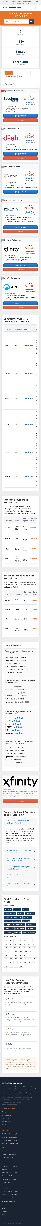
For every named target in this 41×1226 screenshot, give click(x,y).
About (4, 1208)
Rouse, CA (17, 932)
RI (34, 959)
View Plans (20, 120)
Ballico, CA (17, 917)
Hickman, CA (31, 925)
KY (19, 948)
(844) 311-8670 (20, 154)
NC (6, 959)
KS (15, 948)
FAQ (20, 76)
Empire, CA (26, 921)
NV (11, 955)
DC (10, 944)
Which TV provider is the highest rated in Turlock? (18, 868)
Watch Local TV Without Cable (11, 1166)
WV (11, 966)
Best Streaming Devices (9, 1140)
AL (6, 940)
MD (34, 948)
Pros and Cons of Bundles (10, 1143)
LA (24, 948)
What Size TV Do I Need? (9, 1173)
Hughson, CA (30, 914)
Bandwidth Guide (7, 1176)
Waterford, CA (19, 928)
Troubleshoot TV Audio (9, 1179)
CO (29, 940)
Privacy (4, 1104)
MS (21, 951)
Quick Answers (11, 76)
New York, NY (6, 1121)
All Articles (5, 1151)
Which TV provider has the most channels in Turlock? (18, 859)
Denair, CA (8, 910)
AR (20, 940)
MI (11, 951)
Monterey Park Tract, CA (12, 921)
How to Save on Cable (9, 1154)
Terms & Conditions (12, 1104)
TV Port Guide (6, 1182)
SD (10, 962)
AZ (15, 940)
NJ (20, 955)
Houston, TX (6, 1118)
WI (16, 966)
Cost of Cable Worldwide (9, 1194)
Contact (4, 1211)
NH (16, 955)
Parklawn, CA (20, 925)
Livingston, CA (9, 925)
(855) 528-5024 (20, 116)
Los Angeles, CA (7, 1115)
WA (6, 966)
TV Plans (9, 73)
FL (15, 944)
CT (34, 940)
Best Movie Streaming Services (11, 1134)
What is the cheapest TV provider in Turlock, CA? (19, 851)
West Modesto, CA (29, 932)
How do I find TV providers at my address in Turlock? (18, 822)
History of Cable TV (8, 1198)
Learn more (25, 3)
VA (34, 962)
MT (31, 951)
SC (6, 962)
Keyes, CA (17, 910)
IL (33, 944)
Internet (17, 73)
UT (25, 962)
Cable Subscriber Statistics (10, 1191)
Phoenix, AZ (5, 1125)
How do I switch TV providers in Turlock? (18, 884)
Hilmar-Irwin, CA (10, 914)
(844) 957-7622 (20, 303)
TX (20, 962)
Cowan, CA (8, 917)
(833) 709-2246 (20, 227)
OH (16, 959)
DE (6, 944)
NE (6, 955)
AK (10, 940)
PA (30, 959)
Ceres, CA (20, 914)
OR (25, 959)
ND (11, 959)
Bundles (26, 73)
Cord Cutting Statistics (9, 1201)
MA (6, 951)
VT (30, 962)
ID (29, 944)
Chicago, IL (5, 1112)
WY (21, 966)
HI (24, 944)
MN (16, 951)
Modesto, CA (27, 917)
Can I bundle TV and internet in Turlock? (18, 876)
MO (26, 951)
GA (20, 944)
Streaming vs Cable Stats (9, 1137)
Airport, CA (8, 932)
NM (25, 955)
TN (15, 962)
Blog (3, 1215)
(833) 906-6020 (20, 192)
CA (25, 940)
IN (6, 948)
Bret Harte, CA (31, 928)
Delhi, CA (25, 910)
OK (21, 959)
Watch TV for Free (7, 1157)
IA (10, 948)
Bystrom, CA (9, 928)
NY (30, 955)
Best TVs (4, 1169)
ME (29, 948)
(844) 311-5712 (20, 265)
